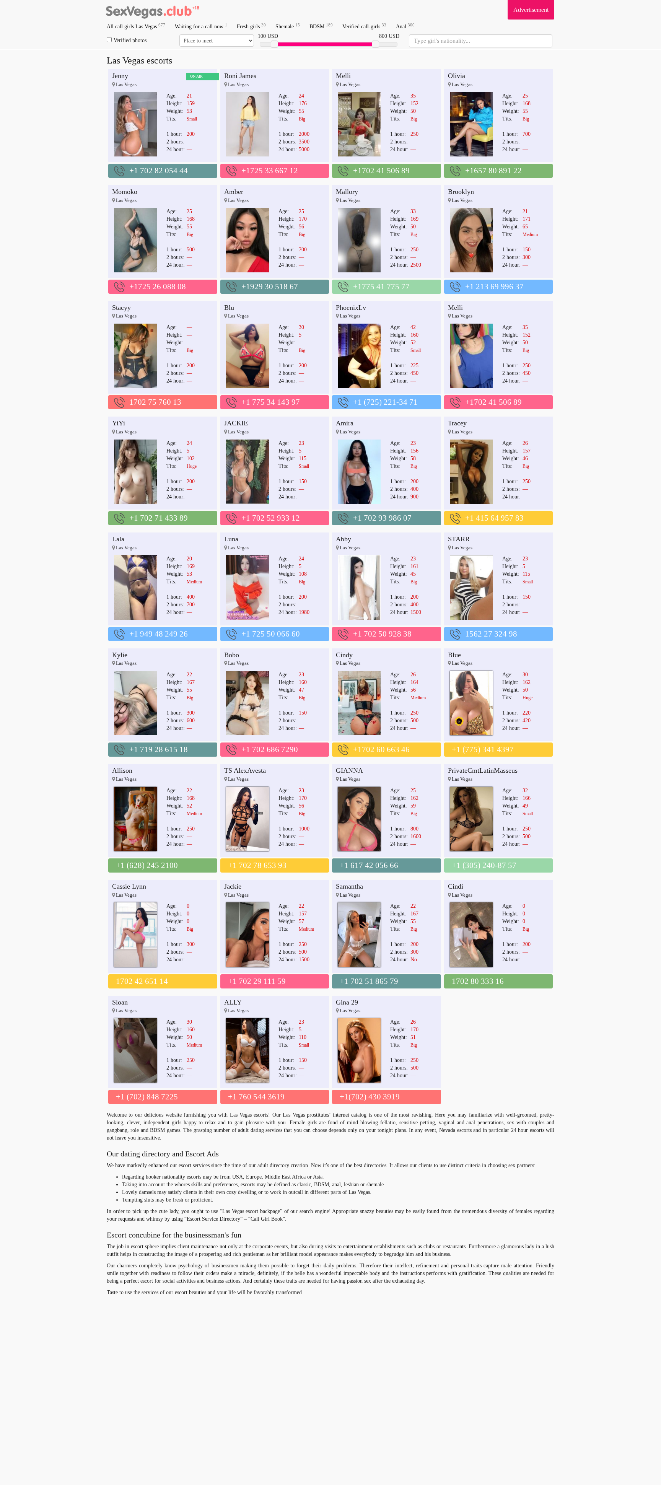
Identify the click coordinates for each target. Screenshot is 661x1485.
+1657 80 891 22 (493, 170)
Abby (343, 539)
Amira (344, 423)
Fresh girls (251, 26)
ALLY (233, 1002)
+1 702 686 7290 (269, 749)
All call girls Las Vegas (136, 26)
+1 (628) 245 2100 (147, 865)
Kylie (119, 655)
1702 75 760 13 (155, 402)
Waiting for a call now (201, 26)
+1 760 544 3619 (256, 1096)
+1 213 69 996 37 (494, 286)
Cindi (455, 886)
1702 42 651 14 (142, 981)
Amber (233, 191)
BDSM (321, 26)
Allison (122, 770)
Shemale (287, 26)
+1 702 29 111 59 (257, 981)
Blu (229, 307)
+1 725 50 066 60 (270, 633)
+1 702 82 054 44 (158, 170)
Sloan (120, 1002)
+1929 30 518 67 (269, 286)
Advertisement (531, 10)
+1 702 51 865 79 (369, 981)
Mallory (347, 191)
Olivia (456, 76)
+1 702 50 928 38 (382, 633)
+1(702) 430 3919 (370, 1096)
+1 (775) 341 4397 (483, 749)
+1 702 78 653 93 (257, 865)
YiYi (118, 423)
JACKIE (236, 423)
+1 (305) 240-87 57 (484, 865)
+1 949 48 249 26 (158, 633)
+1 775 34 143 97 (270, 402)
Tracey (457, 423)
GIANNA (349, 770)
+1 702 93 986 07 (382, 518)
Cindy (344, 655)
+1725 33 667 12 (269, 170)
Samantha (349, 886)
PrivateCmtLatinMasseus (483, 770)
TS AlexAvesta (245, 770)
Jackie (232, 886)
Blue (454, 655)
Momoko (124, 191)
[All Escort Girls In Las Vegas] (152, 9)
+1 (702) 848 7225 (147, 1096)
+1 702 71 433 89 (158, 518)
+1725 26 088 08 (157, 286)
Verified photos (130, 40)
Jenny (120, 76)
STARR (459, 539)
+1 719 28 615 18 (158, 749)
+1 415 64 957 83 (494, 518)
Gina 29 (347, 1002)
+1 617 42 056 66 (369, 865)
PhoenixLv (351, 307)
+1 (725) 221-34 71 (385, 402)
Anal (405, 26)
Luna (231, 539)
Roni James (240, 76)
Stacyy (121, 307)
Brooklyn (461, 191)
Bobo (231, 655)
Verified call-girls (364, 26)
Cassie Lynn (129, 886)
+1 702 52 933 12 (270, 518)
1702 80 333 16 (478, 981)
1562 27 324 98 (491, 633)
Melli (343, 76)
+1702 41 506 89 (381, 170)
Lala (118, 539)
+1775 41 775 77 (381, 286)
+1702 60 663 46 (381, 749)
